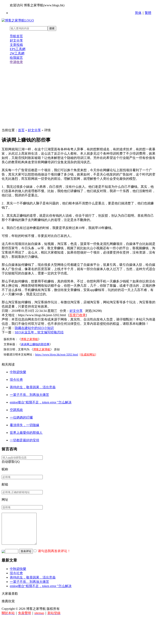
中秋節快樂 (18, 372)
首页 (21, 130)
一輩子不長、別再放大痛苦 (29, 394)
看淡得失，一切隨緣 (24, 425)
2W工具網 (17, 53)
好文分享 (16, 40)
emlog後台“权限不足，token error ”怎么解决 (41, 402)
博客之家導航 (29, 339)
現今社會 (16, 379)
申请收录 (16, 62)
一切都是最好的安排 (24, 440)
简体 (138, 13)
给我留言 (16, 57)
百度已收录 (77, 315)
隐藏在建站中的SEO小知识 (34, 328)
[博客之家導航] (18, 20)
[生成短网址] (88, 354)
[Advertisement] (78, 96)
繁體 (148, 13)
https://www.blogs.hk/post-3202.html (56, 354)
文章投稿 (16, 44)
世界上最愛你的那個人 (26, 432)
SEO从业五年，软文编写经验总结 (39, 332)
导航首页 (16, 36)
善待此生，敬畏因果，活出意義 (33, 387)
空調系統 (16, 410)
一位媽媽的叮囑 (21, 417)
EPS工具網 (17, 49)
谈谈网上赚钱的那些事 (35, 344)
